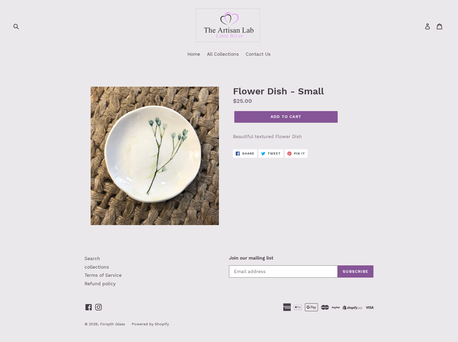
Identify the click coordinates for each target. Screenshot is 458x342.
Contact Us (258, 54)
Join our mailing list (251, 258)
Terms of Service (103, 275)
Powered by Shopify (150, 324)
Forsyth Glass (112, 324)
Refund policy (100, 283)
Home (193, 54)
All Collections (223, 54)
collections (97, 267)
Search (92, 258)
